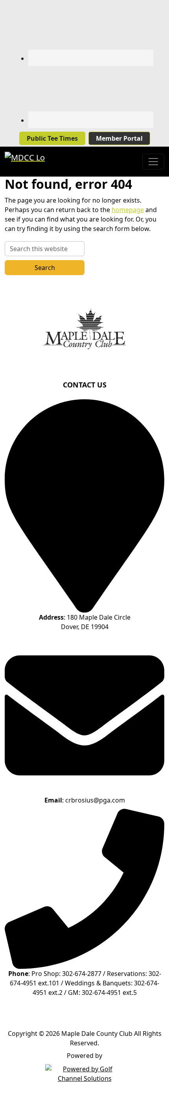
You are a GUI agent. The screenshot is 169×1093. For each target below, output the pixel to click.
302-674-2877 (81, 973)
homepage (128, 209)
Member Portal (119, 138)
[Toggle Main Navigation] (153, 161)
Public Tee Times (52, 138)
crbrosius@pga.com (95, 800)
